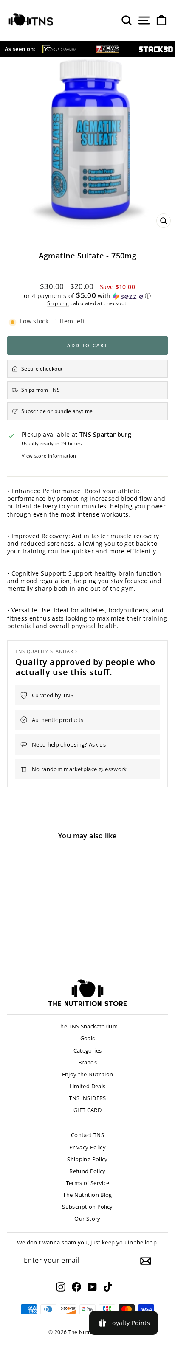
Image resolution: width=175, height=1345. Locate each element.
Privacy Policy (87, 1147)
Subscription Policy (87, 1206)
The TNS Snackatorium (87, 1026)
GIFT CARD (87, 1110)
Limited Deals (88, 1086)
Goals (87, 1038)
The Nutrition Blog (87, 1195)
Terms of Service (88, 1183)
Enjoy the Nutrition (87, 1074)
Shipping (58, 303)
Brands (87, 1062)
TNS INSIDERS (87, 1098)
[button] (87, 296)
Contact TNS (87, 1135)
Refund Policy (87, 1171)
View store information (49, 456)
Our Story (87, 1218)
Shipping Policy (87, 1159)
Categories (87, 1050)
